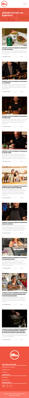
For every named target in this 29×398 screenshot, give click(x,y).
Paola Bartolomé (6, 261)
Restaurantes (5, 380)
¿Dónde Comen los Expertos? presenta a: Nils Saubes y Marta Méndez (14, 186)
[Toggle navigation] (25, 4)
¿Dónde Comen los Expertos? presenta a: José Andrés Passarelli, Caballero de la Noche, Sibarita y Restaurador (14, 330)
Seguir (15, 56)
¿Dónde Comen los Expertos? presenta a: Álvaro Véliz (14, 151)
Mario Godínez (6, 225)
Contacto (4, 372)
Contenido (5, 377)
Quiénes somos (6, 369)
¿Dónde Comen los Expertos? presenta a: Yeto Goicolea (14, 48)
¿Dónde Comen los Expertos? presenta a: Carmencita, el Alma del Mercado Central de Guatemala (14, 294)
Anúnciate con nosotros (8, 367)
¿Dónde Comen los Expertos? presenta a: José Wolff (14, 82)
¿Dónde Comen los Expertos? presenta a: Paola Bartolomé (14, 258)
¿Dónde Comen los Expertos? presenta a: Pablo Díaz (14, 117)
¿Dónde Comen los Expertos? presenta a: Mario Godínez (14, 223)
